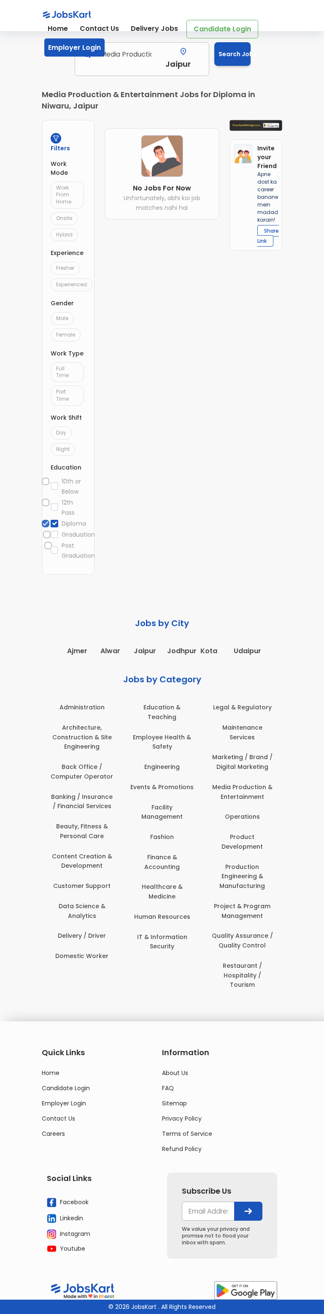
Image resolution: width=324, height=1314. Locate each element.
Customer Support (82, 886)
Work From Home (63, 195)
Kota (208, 651)
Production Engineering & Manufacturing (242, 876)
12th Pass (68, 507)
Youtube (71, 1248)
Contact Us (99, 28)
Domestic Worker (81, 956)
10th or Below (71, 486)
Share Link (268, 235)
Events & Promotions (162, 787)
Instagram (74, 1234)
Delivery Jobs (154, 28)
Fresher (65, 267)
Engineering (162, 767)
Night (63, 449)
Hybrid (64, 234)
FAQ (168, 1088)
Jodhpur (182, 651)
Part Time (62, 395)
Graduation (73, 534)
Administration (82, 707)
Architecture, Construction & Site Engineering (82, 737)
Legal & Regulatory (242, 707)
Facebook (73, 1202)
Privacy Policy (182, 1118)
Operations (242, 816)
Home (58, 28)
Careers (53, 1133)
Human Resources (162, 916)
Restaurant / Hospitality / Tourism (242, 975)
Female (65, 334)
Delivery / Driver (82, 935)
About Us (175, 1073)
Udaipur (247, 651)
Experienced (71, 284)
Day (61, 432)
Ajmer (77, 651)
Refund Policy (182, 1149)
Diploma (73, 523)
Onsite (64, 218)
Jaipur (145, 651)
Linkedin (70, 1218)
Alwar (110, 651)
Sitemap (174, 1103)
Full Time (62, 372)
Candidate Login (222, 29)
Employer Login (74, 47)
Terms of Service (187, 1133)
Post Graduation (73, 550)
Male (62, 318)
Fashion (162, 837)
